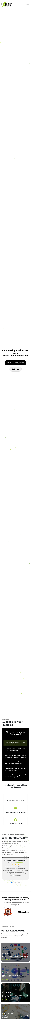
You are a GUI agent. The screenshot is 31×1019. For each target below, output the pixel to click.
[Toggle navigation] (27, 4)
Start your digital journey (15, 363)
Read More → (6, 959)
